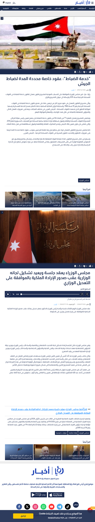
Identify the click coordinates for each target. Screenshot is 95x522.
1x (13, 294)
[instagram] (35, 507)
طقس (49, 8)
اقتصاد (31, 8)
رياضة (23, 8)
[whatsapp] (43, 507)
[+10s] (87, 294)
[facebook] (19, 507)
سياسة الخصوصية (54, 518)
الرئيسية (91, 8)
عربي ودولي (40, 8)
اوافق (23, 516)
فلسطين (58, 8)
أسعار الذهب (81, 8)
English (8, 3)
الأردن (72, 8)
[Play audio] (8, 294)
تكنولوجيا (6, 8)
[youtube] (51, 507)
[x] (27, 507)
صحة (65, 8)
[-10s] (82, 294)
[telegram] (60, 507)
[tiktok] (68, 507)
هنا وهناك (15, 8)
